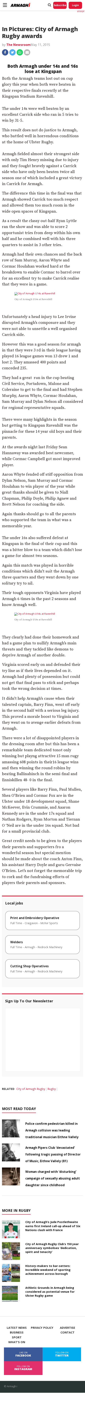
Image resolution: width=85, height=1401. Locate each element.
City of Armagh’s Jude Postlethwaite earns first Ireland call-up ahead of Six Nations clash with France (52, 1226)
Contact (67, 1332)
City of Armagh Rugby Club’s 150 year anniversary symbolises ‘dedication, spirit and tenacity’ (52, 1248)
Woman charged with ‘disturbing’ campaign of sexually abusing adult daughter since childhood (52, 1178)
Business (17, 1332)
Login (75, 5)
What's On (16, 1342)
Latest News (17, 1327)
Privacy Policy (42, 1327)
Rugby (51, 1089)
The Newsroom (18, 45)
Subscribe (60, 5)
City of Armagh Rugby (30, 1089)
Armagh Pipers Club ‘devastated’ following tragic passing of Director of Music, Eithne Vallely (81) (53, 1154)
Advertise (67, 1327)
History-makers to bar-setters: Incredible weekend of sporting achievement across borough (48, 1270)
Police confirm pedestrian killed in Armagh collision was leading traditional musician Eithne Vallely (51, 1130)
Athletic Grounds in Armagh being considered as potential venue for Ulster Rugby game (50, 1291)
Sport (17, 1337)
